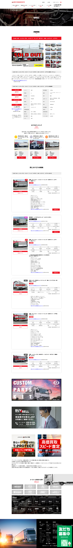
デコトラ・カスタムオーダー (43, 537)
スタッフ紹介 (48, 528)
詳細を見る (56, 209)
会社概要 (47, 525)
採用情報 (47, 529)
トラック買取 (49, 6)
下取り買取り (48, 539)
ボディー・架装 (42, 539)
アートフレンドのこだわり (43, 531)
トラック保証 (42, 540)
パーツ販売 (48, 541)
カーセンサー (48, 537)
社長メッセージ (48, 524)
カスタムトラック (49, 540)
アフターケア (42, 533)
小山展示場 (41, 525)
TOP (12, 10)
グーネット (48, 536)
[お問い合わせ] (60, 2)
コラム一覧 (41, 541)
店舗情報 (43, 2)
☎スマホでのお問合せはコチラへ (20, 80)
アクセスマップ (48, 526)
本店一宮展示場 (42, 524)
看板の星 (47, 534)
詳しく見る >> (21, 157)
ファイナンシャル (42, 534)
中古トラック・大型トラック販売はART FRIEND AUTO (53, 545)
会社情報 (49, 2)
